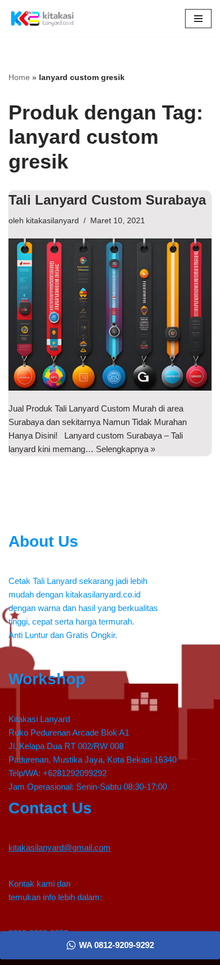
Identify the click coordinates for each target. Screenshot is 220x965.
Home (19, 77)
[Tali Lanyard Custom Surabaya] (110, 314)
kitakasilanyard (52, 220)
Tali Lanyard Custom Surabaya (107, 199)
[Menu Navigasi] (198, 18)
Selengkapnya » (125, 449)
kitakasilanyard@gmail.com (59, 847)
